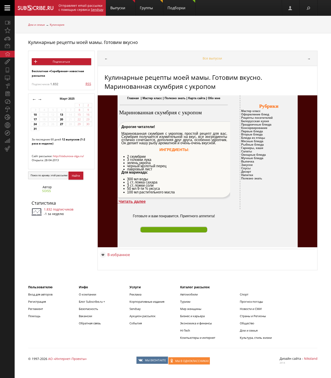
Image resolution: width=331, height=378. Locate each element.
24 (35, 124)
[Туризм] (7, 133)
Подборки (176, 7)
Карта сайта (196, 98)
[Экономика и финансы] (7, 140)
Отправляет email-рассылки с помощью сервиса (81, 7)
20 (61, 119)
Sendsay (135, 309)
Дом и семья (36, 25)
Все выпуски (212, 58)
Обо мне (214, 98)
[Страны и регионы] (7, 125)
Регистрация (37, 302)
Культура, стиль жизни (256, 338)
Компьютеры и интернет (197, 338)
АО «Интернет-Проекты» (67, 359)
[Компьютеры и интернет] (7, 77)
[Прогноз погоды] (7, 109)
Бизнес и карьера (192, 316)
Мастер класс (152, 98)
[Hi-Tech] (7, 69)
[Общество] (7, 101)
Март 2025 (67, 99)
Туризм (185, 302)
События (135, 323)
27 (61, 124)
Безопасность (88, 309)
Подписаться (61, 62)
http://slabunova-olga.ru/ (68, 156)
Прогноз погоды (251, 302)
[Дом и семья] (7, 54)
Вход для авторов (40, 294)
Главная (133, 98)
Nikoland (310, 358)
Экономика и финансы (196, 323)
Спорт (244, 294)
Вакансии (85, 316)
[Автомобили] (7, 38)
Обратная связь (90, 323)
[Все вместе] (7, 22)
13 (61, 115)
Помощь (34, 316)
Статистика (44, 203)
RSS (88, 84)
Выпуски (117, 7)
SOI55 (46, 191)
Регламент (35, 309)
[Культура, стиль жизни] (7, 85)
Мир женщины (190, 309)
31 (35, 129)
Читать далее (132, 201)
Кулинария (57, 25)
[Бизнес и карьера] (7, 46)
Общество (247, 323)
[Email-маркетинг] (7, 148)
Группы (146, 7)
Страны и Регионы (253, 316)
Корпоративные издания (146, 302)
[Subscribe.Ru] (35, 8)
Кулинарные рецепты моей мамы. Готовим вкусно (83, 42)
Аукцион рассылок (142, 316)
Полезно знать (175, 98)
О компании (87, 294)
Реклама (135, 294)
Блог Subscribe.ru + (92, 302)
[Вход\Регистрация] (290, 8)
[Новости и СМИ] (7, 93)
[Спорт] (7, 117)
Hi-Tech (185, 330)
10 (35, 115)
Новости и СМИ (251, 309)
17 (35, 119)
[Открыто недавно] (7, 30)
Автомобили (189, 294)
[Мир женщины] (7, 62)
